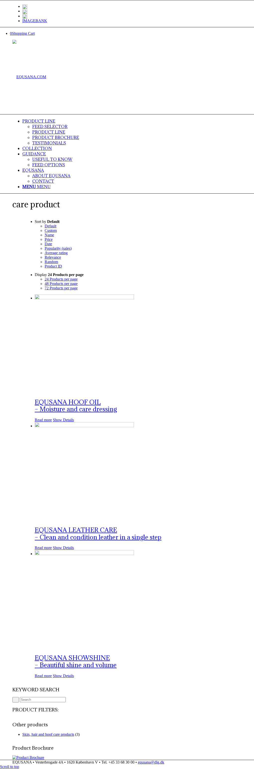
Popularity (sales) (58, 248)
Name (49, 235)
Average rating (56, 253)
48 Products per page (61, 283)
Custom (51, 230)
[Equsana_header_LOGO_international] (29, 77)
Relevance (53, 257)
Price (49, 239)
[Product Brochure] (28, 757)
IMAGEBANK (34, 21)
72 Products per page (61, 288)
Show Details (63, 420)
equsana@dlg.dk (151, 762)
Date (48, 244)
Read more (43, 420)
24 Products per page (61, 279)
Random (51, 262)
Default (50, 226)
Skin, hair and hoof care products (48, 734)
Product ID (53, 266)
